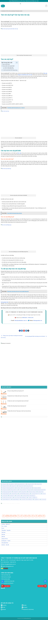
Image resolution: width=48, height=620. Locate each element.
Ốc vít (3, 528)
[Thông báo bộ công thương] (28, 611)
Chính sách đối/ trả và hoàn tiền (7, 581)
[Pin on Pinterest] (24, 331)
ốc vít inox (43, 499)
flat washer (11, 495)
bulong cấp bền (11, 484)
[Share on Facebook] (20, 331)
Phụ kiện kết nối (5, 542)
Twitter (3, 607)
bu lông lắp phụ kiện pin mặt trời (39, 489)
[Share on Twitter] (22, 331)
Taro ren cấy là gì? (6, 64)
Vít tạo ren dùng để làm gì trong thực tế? (15, 390)
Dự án (43, 493)
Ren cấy (45, 73)
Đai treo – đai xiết (5, 544)
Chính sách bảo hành (5, 579)
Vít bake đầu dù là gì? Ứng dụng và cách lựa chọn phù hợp (19, 411)
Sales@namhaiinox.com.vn (21, 320)
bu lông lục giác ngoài (6, 491)
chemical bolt (14, 493)
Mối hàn (3, 536)
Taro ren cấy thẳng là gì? (9, 68)
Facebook (4, 605)
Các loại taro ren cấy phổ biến (8, 66)
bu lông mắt (23, 491)
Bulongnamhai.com (37, 320)
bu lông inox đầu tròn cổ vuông (25, 489)
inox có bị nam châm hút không (20, 497)
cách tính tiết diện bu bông (24, 493)
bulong (4, 484)
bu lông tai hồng (5, 493)
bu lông (18, 487)
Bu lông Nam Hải (4, 302)
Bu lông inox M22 (13, 489)
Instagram (25, 607)
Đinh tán (3, 534)
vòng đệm (36, 499)
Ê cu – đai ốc (4, 526)
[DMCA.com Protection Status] (4, 568)
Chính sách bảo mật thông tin (7, 583)
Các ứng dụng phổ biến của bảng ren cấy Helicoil (35, 336)
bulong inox (38, 484)
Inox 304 (18, 495)
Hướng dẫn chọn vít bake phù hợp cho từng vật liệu (17, 395)
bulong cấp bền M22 (21, 484)
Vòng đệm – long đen (6, 530)
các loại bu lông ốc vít (36, 493)
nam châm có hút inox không (26, 499)
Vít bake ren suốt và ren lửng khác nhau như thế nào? (18, 400)
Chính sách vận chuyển (6, 577)
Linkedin (4, 609)
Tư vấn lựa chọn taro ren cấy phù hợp (9, 70)
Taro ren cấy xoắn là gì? (8, 67)
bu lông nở (40, 491)
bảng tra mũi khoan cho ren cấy (25, 74)
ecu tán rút (4, 495)
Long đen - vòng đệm (32, 497)
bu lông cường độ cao (27, 487)
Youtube (24, 605)
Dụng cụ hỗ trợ (5, 538)
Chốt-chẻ (3, 532)
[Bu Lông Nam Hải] (24, 6)
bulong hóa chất (30, 484)
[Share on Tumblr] (28, 331)
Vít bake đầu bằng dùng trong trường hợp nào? (16, 406)
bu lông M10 (16, 491)
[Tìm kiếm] (44, 6)
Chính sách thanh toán (5, 574)
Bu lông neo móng (32, 491)
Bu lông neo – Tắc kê (6, 540)
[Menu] (3, 6)
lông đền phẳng (16, 499)
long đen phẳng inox (6, 499)
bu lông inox (5, 489)
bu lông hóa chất (37, 487)
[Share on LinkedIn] (26, 331)
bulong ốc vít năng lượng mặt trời (8, 487)
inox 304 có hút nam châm (7, 497)
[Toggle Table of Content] (16, 63)
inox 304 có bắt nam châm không (29, 495)
